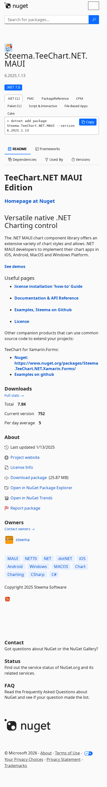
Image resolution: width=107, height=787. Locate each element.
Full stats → (14, 395)
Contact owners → (19, 528)
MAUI (12, 558)
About (46, 753)
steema (23, 539)
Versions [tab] (82, 159)
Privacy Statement (64, 759)
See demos (14, 266)
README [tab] (19, 148)
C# (54, 574)
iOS (82, 558)
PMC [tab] (30, 98)
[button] (88, 122)
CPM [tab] (79, 98)
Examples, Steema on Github (43, 309)
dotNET (65, 558)
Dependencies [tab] (24, 159)
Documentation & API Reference (46, 298)
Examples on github (34, 374)
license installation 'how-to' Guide (48, 286)
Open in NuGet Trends (31, 498)
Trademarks (15, 765)
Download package (28, 477)
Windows (38, 566)
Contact (14, 642)
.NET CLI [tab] (13, 98)
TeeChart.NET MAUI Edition (43, 182)
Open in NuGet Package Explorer (41, 487)
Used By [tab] (56, 159)
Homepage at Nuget (29, 201)
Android (15, 566)
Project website (25, 457)
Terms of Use (67, 753)
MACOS (61, 566)
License (21, 321)
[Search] (94, 19)
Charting (15, 574)
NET (47, 558)
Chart (80, 566)
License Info (21, 467)
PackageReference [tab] (55, 98)
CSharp (38, 574)
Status (12, 661)
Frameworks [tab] (49, 148)
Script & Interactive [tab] (43, 106)
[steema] (9, 539)
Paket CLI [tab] (14, 106)
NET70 (31, 558)
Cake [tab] (11, 113)
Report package (25, 508)
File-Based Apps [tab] (76, 106)
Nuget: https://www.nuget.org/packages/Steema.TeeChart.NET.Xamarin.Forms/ (56, 363)
